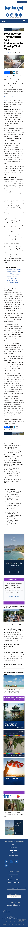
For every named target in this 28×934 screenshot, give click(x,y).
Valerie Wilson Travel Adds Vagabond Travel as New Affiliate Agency (14, 672)
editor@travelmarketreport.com (13, 905)
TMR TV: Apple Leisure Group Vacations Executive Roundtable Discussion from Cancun (13, 630)
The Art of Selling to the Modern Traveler (12, 476)
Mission (13, 844)
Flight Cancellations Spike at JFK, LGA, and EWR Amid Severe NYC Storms (14, 493)
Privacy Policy (11, 924)
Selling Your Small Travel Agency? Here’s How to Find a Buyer (13, 455)
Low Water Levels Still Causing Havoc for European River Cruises (13, 498)
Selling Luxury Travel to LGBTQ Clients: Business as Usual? (12, 451)
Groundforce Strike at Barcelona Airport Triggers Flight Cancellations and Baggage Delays (14, 508)
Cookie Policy (5, 924)
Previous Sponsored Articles (13, 879)
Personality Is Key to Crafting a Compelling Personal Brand (12, 472)
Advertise (13, 852)
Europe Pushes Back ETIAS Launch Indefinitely (14, 502)
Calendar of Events (13, 874)
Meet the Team (13, 847)
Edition (23, 2)
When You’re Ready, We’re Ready (13, 652)
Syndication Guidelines (13, 855)
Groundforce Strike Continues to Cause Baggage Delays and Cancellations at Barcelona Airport (12, 522)
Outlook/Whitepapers (13, 876)
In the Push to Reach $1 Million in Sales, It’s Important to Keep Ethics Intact (13, 481)
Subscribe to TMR (14, 596)
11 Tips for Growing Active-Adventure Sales (11, 468)
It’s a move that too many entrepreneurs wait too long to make (12, 99)
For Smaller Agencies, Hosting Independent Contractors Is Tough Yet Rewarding (13, 464)
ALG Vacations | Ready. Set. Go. (13, 664)
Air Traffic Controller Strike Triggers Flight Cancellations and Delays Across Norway (14, 514)
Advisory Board (13, 850)
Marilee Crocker (9, 52)
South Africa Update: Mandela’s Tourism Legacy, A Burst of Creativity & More (12, 447)
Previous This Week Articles (13, 882)
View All (14, 787)
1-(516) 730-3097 (6, 911)
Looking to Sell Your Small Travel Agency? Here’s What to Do (13, 459)
